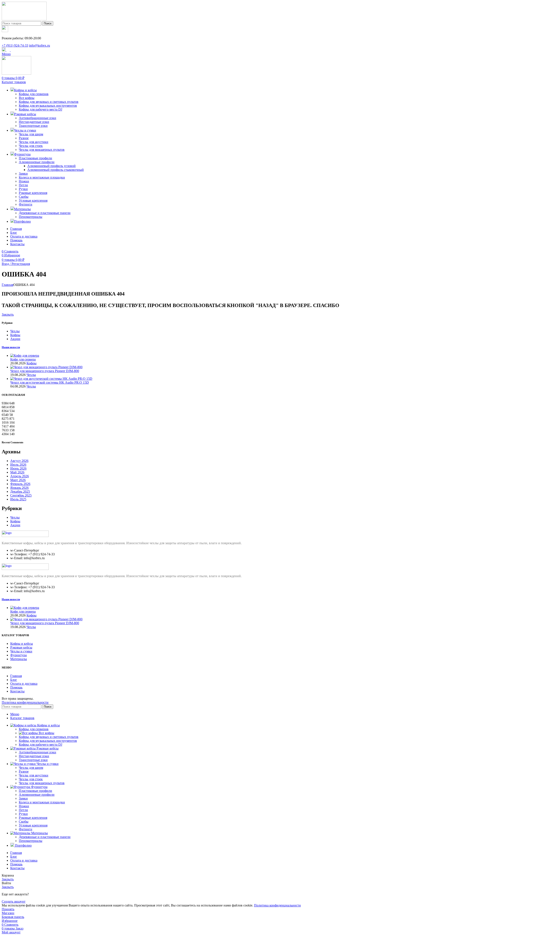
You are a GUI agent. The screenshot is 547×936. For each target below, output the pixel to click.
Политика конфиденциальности (25, 702)
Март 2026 (18, 480)
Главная (7, 285)
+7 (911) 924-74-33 (15, 45)
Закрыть (8, 314)
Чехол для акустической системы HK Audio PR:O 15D (49, 382)
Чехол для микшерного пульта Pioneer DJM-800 (44, 371)
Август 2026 (19, 461)
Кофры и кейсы (21, 643)
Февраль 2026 (20, 484)
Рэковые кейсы (21, 647)
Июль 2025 (18, 499)
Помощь (16, 687)
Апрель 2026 (19, 476)
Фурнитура (18, 655)
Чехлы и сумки (21, 651)
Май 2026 (17, 472)
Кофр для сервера (23, 359)
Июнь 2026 (18, 468)
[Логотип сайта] (24, 19)
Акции (15, 339)
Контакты (17, 691)
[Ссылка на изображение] (25, 536)
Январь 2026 (19, 487)
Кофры (15, 335)
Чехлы (15, 331)
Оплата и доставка (23, 683)
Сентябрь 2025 (21, 495)
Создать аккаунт (13, 901)
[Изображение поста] (24, 355)
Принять (8, 909)
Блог (13, 680)
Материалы (18, 659)
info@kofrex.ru (39, 45)
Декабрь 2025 (20, 491)
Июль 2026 (18, 464)
